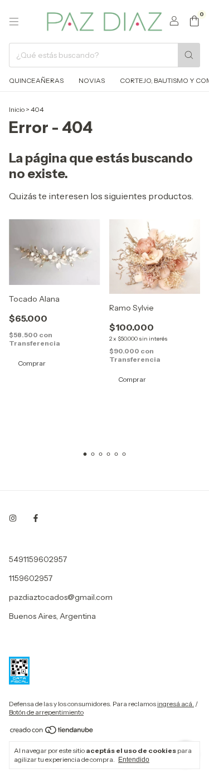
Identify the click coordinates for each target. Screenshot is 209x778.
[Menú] (14, 22)
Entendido (133, 760)
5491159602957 (38, 559)
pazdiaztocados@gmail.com (61, 597)
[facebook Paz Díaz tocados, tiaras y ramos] (36, 518)
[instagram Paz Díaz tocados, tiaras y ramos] (13, 518)
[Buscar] (189, 55)
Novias (92, 80)
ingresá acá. (175, 704)
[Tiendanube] (52, 732)
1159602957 (30, 578)
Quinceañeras (36, 80)
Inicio (17, 109)
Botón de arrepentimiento (46, 712)
